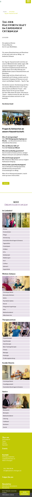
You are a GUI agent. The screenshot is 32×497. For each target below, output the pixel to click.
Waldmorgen (6, 258)
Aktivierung (6, 237)
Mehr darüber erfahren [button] (8, 494)
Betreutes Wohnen (8, 295)
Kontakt (5, 455)
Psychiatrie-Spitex (8, 301)
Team (4, 441)
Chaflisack (6, 421)
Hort (4, 260)
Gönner (4, 443)
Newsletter (5, 488)
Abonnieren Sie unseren (9, 486)
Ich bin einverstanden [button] (24, 492)
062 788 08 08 (8, 468)
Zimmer (5, 229)
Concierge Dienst (8, 381)
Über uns (5, 437)
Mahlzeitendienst (8, 312)
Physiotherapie (7, 338)
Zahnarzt (5, 266)
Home (5, 11)
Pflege (5, 235)
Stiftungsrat (6, 439)
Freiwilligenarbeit (8, 384)
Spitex (5, 298)
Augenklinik (6, 269)
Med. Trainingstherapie (9, 347)
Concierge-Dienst (8, 292)
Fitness (5, 349)
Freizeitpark (6, 246)
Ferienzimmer (7, 232)
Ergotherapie (7, 341)
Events (5, 427)
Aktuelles (12, 11)
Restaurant (6, 410)
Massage (5, 352)
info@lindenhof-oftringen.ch (12, 470)
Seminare (5, 424)
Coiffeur (5, 263)
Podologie (6, 355)
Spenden (5, 445)
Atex (4, 309)
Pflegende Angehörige (9, 306)
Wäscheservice (7, 315)
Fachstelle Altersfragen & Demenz (13, 240)
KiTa (4, 252)
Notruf (5, 303)
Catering (5, 418)
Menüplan (6, 413)
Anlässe (5, 249)
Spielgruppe (6, 255)
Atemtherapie (7, 344)
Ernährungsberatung (9, 358)
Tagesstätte (6, 243)
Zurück (6, 183)
